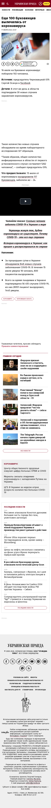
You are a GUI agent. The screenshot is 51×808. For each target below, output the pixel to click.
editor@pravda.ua (33, 783)
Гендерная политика (32, 683)
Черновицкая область (24, 299)
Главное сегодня (12, 356)
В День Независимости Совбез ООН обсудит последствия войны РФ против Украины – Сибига (23, 587)
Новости (6, 10)
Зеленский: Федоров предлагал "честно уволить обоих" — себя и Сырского (33, 409)
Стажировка (27, 690)
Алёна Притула (35, 781)
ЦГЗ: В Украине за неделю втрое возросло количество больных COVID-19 (25, 490)
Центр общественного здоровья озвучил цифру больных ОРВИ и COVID (25, 469)
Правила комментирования (14, 346)
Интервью (39, 10)
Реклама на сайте (21, 677)
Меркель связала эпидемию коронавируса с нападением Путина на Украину (25, 479)
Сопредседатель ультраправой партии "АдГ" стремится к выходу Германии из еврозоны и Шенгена (25, 599)
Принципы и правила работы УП (25, 687)
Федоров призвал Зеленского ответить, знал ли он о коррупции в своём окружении (33, 364)
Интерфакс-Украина (18, 736)
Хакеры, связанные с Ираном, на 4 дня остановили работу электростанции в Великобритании (25, 574)
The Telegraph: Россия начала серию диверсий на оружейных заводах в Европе (33, 438)
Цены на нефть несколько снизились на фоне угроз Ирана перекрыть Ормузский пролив (24, 552)
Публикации (17, 10)
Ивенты (33, 677)
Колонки (29, 10)
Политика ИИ (15, 683)
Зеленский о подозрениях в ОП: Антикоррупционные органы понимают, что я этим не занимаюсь (34, 424)
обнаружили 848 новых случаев (23, 264)
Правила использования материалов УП (25, 680)
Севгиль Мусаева (33, 779)
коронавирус (7, 299)
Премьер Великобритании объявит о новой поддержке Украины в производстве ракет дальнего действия (25, 527)
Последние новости (14, 507)
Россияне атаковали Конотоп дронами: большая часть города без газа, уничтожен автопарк (25, 515)
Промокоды (40, 690)
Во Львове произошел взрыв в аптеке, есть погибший (31, 378)
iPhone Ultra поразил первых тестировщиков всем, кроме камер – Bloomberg (24, 540)
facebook (25, 83)
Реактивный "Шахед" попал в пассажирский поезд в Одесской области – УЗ (32, 394)
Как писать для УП (12, 690)
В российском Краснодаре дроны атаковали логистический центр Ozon (24, 563)
